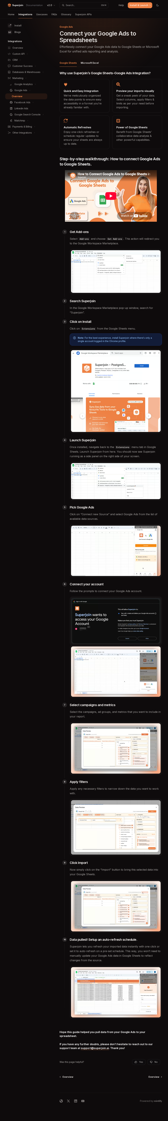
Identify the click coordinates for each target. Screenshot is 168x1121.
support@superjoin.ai (95, 1048)
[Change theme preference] (157, 5)
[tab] (68, 63)
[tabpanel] (111, 548)
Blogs (17, 32)
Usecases (42, 14)
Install (17, 25)
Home (11, 14)
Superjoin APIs (83, 14)
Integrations (25, 14)
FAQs (54, 14)
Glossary (66, 14)
